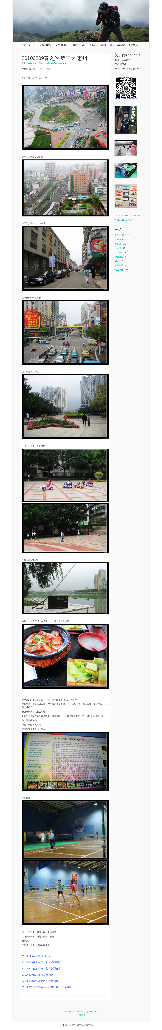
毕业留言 (119, 257)
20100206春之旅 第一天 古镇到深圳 (41, 962)
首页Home (27, 45)
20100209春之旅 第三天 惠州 (54, 58)
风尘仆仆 (119, 270)
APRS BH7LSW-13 (124, 220)
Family (125, 215)
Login (118, 215)
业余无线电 (120, 235)
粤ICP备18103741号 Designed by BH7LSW (84, 1012)
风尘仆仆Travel (62, 45)
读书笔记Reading (97, 45)
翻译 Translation (117, 45)
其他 (117, 239)
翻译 (117, 261)
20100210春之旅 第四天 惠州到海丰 (41, 981)
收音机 (118, 248)
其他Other (133, 45)
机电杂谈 (119, 252)
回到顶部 (81, 1015)
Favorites (135, 215)
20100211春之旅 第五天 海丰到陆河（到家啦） (47, 987)
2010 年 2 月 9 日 (35, 63)
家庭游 (118, 244)
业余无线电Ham (43, 45)
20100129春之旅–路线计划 (36, 956)
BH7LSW (50, 63)
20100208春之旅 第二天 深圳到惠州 (41, 968)
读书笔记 (119, 265)
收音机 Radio (79, 45)
